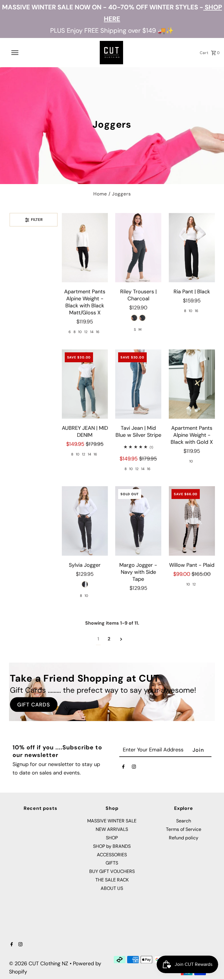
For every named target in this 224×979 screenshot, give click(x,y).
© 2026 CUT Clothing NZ (39, 963)
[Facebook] (123, 768)
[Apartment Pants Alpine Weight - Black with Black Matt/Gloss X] (85, 248)
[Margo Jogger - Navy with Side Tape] (138, 521)
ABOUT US (112, 888)
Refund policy (183, 838)
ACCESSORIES (112, 855)
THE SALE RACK (112, 880)
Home (100, 194)
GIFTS (112, 863)
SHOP (112, 838)
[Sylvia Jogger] (85, 521)
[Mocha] (142, 318)
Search (183, 821)
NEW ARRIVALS (112, 829)
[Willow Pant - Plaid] (192, 521)
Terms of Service (183, 829)
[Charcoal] (85, 584)
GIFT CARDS (33, 704)
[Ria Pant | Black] (192, 248)
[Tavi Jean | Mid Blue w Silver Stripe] (138, 384)
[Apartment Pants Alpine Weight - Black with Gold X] (192, 384)
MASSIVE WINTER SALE (111, 821)
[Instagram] (134, 768)
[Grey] (134, 318)
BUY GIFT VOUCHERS (112, 871)
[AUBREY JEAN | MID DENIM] (85, 384)
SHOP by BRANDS (112, 846)
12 (86, 332)
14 (91, 332)
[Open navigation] (26, 52)
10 (80, 332)
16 (97, 332)
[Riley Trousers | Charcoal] (138, 248)
